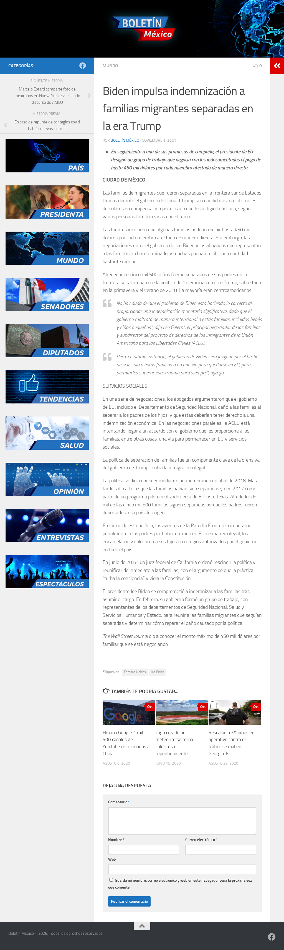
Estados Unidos (135, 672)
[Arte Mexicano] (47, 402)
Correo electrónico (201, 839)
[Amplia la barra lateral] (277, 66)
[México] (47, 171)
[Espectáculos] (47, 586)
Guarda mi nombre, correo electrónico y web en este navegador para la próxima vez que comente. (180, 884)
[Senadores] (47, 309)
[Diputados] (47, 355)
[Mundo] (47, 263)
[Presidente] (47, 217)
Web (112, 859)
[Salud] (47, 448)
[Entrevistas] (47, 540)
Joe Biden (157, 672)
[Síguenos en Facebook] (82, 65)
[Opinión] (47, 494)
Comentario (119, 802)
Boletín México (125, 140)
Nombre (116, 839)
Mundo (110, 65)
